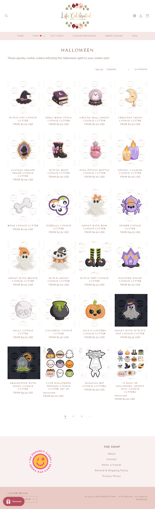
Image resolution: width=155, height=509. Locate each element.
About (112, 453)
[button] (6, 16)
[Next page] (89, 416)
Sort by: (100, 69)
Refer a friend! (111, 465)
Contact (112, 459)
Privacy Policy (111, 476)
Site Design (125, 497)
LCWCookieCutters (104, 497)
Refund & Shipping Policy (112, 470)
